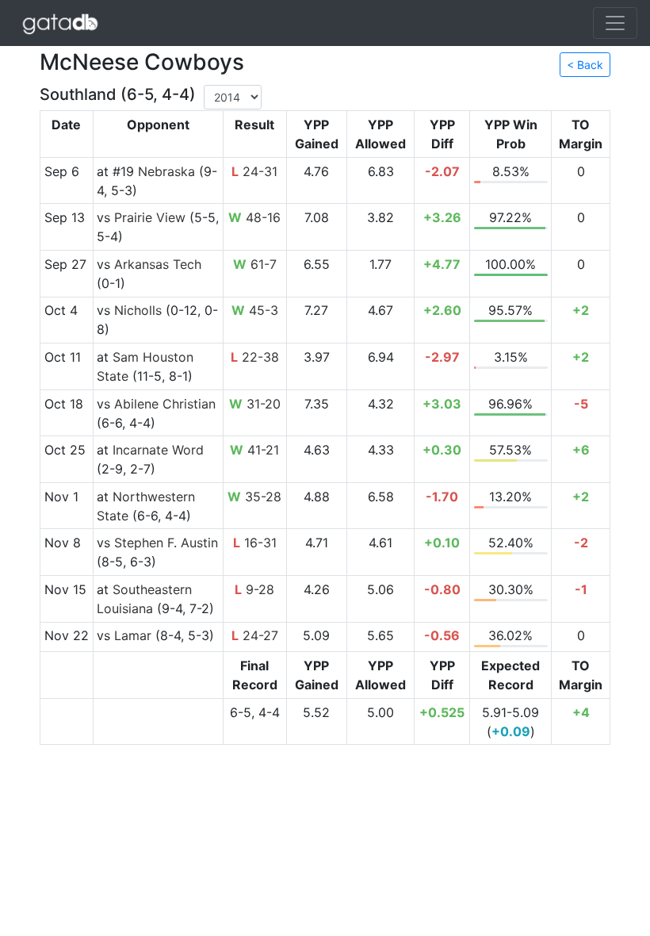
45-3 (254, 310)
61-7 (255, 264)
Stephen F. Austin (166, 542)
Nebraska (166, 171)
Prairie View (149, 217)
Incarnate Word (158, 450)
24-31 (254, 171)
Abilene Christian (165, 404)
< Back (585, 64)
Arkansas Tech (157, 264)
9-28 (254, 589)
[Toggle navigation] (615, 23)
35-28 (254, 496)
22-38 (255, 357)
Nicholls (138, 310)
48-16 (254, 217)
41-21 (254, 450)
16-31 (255, 542)
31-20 (255, 404)
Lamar (132, 635)
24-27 (254, 635)
